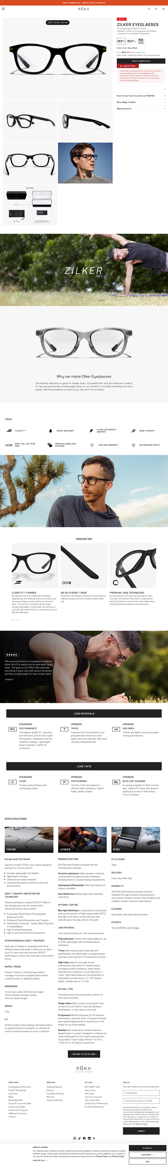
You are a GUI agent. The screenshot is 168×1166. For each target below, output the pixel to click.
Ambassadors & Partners (19, 1086)
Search (149, 9)
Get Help (89, 1082)
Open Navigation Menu (3, 9)
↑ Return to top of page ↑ (84, 1054)
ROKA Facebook (84, 1138)
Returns (50, 1090)
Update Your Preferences (96, 1103)
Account (156, 9)
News (10, 1096)
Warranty (51, 1096)
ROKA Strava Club (94, 1138)
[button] (57, 22)
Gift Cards (89, 1093)
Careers (12, 1116)
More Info (51, 1082)
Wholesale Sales (15, 1100)
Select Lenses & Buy (141, 61)
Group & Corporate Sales (19, 1103)
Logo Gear (13, 1093)
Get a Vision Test (92, 1100)
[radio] (121, 41)
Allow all (148, 1148)
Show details (39, 1160)
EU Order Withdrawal (94, 1106)
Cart (163, 9)
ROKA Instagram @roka (74, 1138)
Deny (148, 1161)
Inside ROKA (13, 1082)
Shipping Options (54, 1086)
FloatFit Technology (17, 1090)
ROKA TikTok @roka (79, 1138)
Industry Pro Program (18, 1110)
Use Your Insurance (93, 1096)
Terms (138, 1124)
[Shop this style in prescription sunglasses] (141, 41)
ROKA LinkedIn (89, 1138)
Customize (146, 1155)
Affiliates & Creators (17, 1113)
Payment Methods (55, 1100)
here (137, 927)
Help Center (90, 1090)
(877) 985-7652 (92, 1086)
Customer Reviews (55, 1093)
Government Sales (16, 1106)
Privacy (145, 1124)
